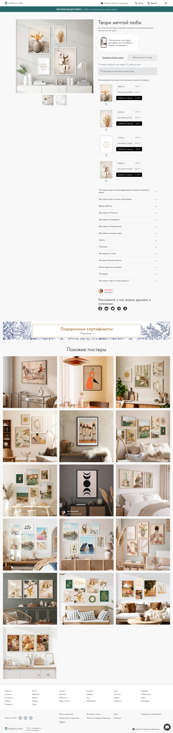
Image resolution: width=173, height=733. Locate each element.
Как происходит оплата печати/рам (115, 199)
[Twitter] (113, 308)
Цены (116, 714)
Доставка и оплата (93, 714)
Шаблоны (35, 694)
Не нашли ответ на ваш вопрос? (114, 280)
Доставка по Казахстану (110, 226)
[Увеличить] (106, 104)
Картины (62, 694)
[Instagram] (20, 718)
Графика (89, 694)
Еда (87, 698)
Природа (144, 691)
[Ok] (125, 308)
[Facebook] (100, 308)
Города (116, 698)
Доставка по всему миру (110, 233)
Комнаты (89, 691)
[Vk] (106, 308)
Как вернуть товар (107, 253)
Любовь (8, 701)
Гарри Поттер (64, 701)
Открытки (117, 701)
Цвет (116, 691)
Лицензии (117, 718)
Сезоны (62, 691)
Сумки (34, 704)
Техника (35, 701)
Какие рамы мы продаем (110, 267)
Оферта (62, 722)
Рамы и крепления (66, 714)
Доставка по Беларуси (109, 219)
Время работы (105, 206)
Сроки (102, 240)
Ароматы (8, 694)
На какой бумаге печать (110, 260)
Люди (143, 698)
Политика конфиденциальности (98, 718)
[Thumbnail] (61, 100)
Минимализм (146, 694)
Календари (145, 701)
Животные (63, 698)
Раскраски (9, 704)
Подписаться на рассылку (69, 718)
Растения (117, 694)
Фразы (34, 698)
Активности (9, 698)
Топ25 (34, 691)
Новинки (8, 691)
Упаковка (103, 246)
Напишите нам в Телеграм (167, 727)
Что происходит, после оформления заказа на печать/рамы (124, 191)
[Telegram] (119, 308)
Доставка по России (108, 212)
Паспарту (103, 274)
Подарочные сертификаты (151, 714)
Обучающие (91, 701)
